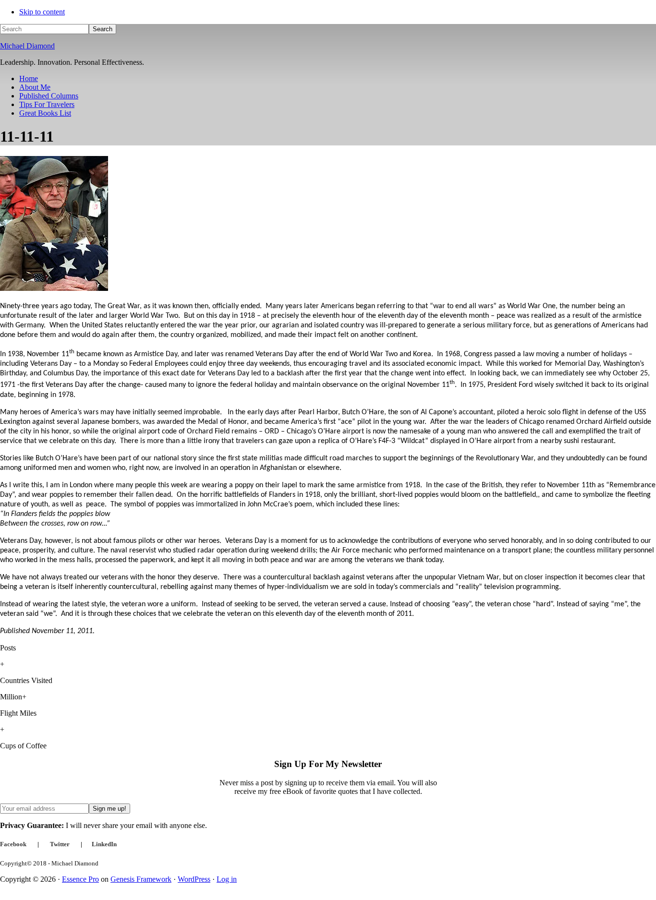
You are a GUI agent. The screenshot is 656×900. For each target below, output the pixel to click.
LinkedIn (104, 844)
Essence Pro (80, 879)
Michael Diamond (27, 46)
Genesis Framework (140, 879)
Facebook (13, 844)
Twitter (60, 844)
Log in (227, 879)
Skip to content (42, 12)
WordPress (194, 879)
